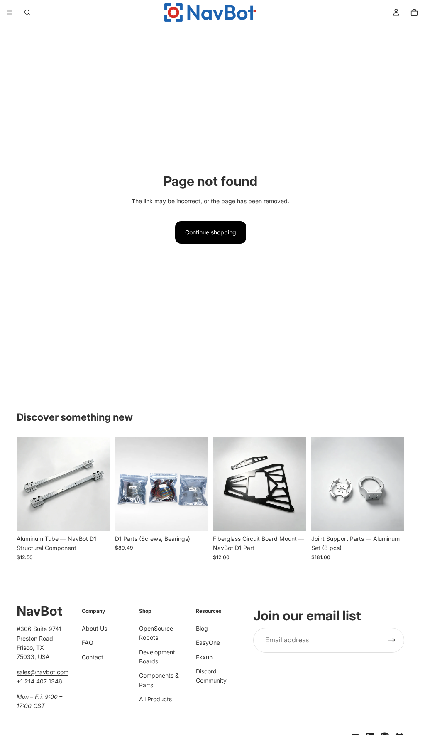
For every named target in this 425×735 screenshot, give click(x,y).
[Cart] (414, 12)
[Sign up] (392, 640)
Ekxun (204, 657)
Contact (92, 657)
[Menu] (9, 12)
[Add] (97, 518)
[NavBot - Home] (210, 12)
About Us (94, 628)
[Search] (27, 12)
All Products (155, 699)
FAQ (87, 642)
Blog (202, 628)
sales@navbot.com (42, 672)
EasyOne (208, 642)
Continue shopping (210, 232)
